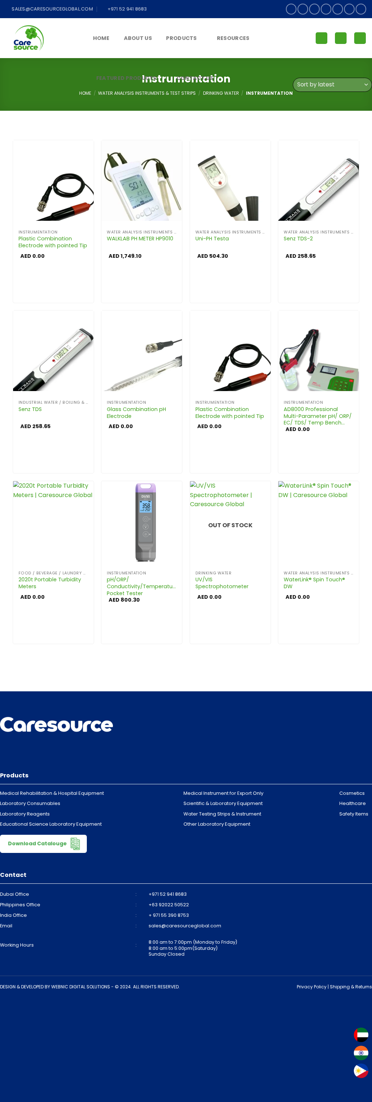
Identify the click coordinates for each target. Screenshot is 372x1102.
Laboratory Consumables (30, 803)
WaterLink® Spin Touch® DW (314, 583)
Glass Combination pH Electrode (136, 412)
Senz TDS (30, 409)
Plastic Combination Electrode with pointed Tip (53, 242)
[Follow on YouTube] (361, 9)
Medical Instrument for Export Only (223, 793)
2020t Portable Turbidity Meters (50, 583)
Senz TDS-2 (298, 238)
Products (181, 38)
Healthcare (352, 803)
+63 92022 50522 (169, 905)
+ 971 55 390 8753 (169, 915)
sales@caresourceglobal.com (185, 926)
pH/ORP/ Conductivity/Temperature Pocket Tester (142, 586)
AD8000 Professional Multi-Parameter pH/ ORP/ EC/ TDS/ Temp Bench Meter (318, 416)
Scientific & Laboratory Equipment (223, 803)
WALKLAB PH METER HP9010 (140, 238)
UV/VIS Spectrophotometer (221, 583)
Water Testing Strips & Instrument (222, 813)
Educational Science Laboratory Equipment (51, 824)
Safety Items (353, 813)
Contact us (195, 78)
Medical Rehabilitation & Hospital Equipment (52, 793)
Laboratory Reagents (25, 813)
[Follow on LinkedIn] (349, 9)
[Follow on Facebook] (291, 9)
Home (101, 38)
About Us (138, 38)
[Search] (360, 38)
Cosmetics (352, 793)
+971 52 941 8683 (168, 894)
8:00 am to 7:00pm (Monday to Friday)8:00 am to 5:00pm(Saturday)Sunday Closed (193, 948)
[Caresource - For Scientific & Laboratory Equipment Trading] (41, 38)
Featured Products (126, 78)
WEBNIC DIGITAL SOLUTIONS (80, 987)
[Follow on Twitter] (326, 9)
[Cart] (341, 38)
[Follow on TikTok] (314, 9)
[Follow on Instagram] (303, 9)
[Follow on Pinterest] (337, 9)
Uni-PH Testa (212, 238)
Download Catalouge (38, 843)
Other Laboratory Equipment (216, 824)
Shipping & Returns (351, 987)
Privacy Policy (312, 987)
